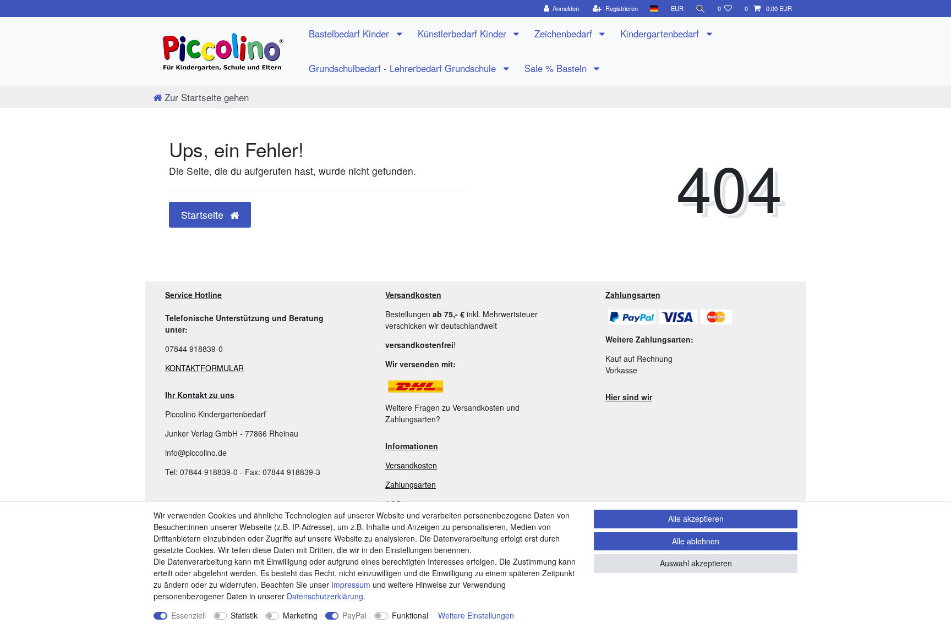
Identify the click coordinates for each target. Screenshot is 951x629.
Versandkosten (411, 465)
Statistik (244, 615)
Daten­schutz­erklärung (325, 596)
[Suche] (701, 8)
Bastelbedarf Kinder (350, 33)
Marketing (300, 615)
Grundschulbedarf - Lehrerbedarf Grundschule (404, 68)
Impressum (350, 584)
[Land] (654, 8)
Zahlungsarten (410, 484)
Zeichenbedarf (564, 33)
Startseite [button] (203, 215)
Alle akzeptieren (696, 518)
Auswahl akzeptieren (696, 563)
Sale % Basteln (556, 68)
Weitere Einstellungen (476, 615)
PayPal (354, 615)
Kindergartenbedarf (661, 33)
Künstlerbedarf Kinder (463, 33)
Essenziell (188, 615)
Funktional (410, 615)
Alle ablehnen (695, 541)
